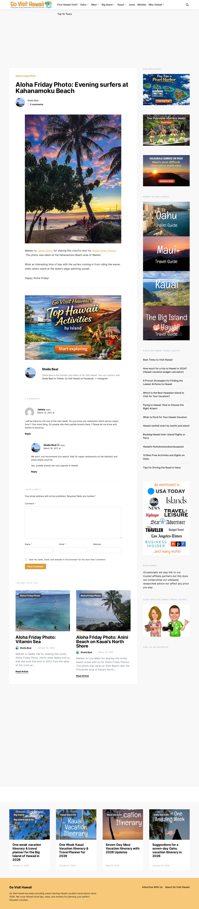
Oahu (83, 4)
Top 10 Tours (64, 13)
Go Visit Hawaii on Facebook (79, 378)
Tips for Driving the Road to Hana (162, 467)
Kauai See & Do (68, 814)
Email (62, 544)
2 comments (36, 104)
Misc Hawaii (155, 4)
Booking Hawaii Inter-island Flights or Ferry (164, 436)
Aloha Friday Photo (26, 76)
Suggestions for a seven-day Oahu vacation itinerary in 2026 (167, 850)
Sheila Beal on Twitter (53, 378)
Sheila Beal (32, 100)
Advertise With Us (152, 887)
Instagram (102, 378)
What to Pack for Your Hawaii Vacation (165, 417)
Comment (30, 503)
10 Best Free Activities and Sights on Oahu (164, 457)
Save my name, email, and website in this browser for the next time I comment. (67, 559)
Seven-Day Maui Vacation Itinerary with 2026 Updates (122, 848)
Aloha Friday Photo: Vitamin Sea (36, 639)
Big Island (107, 4)
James (41, 409)
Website (97, 544)
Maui (94, 4)
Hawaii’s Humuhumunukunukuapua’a (163, 446)
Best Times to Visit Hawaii (158, 359)
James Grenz (45, 250)
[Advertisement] (99, 39)
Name (28, 544)
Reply (28, 433)
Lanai (132, 4)
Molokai (141, 4)
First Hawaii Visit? (67, 4)
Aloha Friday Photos (104, 250)
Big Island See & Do (24, 819)
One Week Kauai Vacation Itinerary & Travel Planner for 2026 (73, 850)
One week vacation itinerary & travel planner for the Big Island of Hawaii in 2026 (26, 852)
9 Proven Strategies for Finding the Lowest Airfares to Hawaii (163, 382)
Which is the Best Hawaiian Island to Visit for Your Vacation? (163, 394)
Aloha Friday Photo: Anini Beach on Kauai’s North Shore (102, 642)
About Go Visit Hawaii (177, 887)
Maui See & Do (114, 814)
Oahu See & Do (161, 814)
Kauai (121, 4)
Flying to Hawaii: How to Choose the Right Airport (163, 406)
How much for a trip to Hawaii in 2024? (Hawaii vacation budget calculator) (165, 370)
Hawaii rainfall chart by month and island (166, 425)
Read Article (22, 671)
